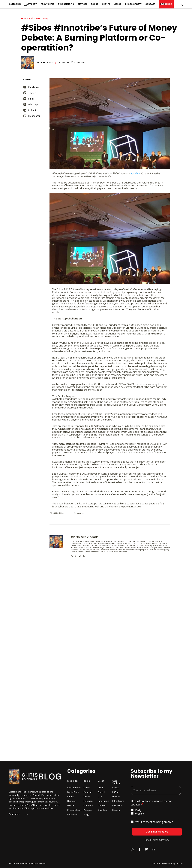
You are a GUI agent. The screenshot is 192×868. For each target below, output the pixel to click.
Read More (14, 814)
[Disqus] (110, 604)
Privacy (165, 840)
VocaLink (135, 173)
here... (126, 551)
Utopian (179, 863)
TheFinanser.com (78, 543)
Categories (15, 4)
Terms (154, 840)
